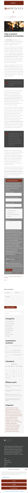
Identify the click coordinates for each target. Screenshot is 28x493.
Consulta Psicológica (10, 321)
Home (5, 458)
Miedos (16, 418)
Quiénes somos (7, 460)
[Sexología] (13, 216)
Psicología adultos (9, 328)
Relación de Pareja (9, 334)
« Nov (7, 377)
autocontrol (8, 409)
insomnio (7, 417)
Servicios (6, 464)
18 (6, 374)
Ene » (9, 377)
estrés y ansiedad (11, 414)
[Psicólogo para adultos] (13, 210)
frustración (8, 415)
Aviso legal (21, 491)
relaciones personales (15, 425)
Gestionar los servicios (6, 477)
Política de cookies (8, 491)
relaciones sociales (9, 426)
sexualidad (12, 428)
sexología (8, 336)
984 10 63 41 (14, 272)
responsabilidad (16, 426)
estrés (7, 414)
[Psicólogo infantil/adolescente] (13, 214)
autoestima (12, 409)
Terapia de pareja (9, 429)
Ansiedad (10, 276)
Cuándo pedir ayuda (7, 462)
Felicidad (18, 276)
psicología (7, 423)
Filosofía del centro (9, 325)
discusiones (12, 411)
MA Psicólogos (9, 40)
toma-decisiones (9, 431)
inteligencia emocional (14, 417)
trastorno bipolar (15, 431)
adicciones (12, 407)
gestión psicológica (13, 415)
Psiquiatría (8, 332)
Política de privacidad (15, 491)
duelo (7, 412)
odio (21, 276)
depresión (7, 411)
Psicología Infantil (9, 330)
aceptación (8, 407)
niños (11, 420)
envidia (18, 412)
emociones (14, 412)
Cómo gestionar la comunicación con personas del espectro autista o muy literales (13, 399)
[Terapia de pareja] (13, 212)
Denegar (14, 484)
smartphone (16, 428)
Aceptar (14, 481)
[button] (26, 469)
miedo (13, 418)
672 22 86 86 (19, 272)
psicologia (6, 277)
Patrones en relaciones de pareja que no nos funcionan (13, 390)
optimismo (17, 420)
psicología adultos (13, 423)
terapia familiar (15, 429)
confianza (14, 276)
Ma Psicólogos (13, 17)
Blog (5, 465)
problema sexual (14, 422)
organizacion (8, 422)
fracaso (20, 414)
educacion (10, 412)
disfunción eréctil (18, 411)
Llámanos (13, 3)
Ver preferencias (14, 488)
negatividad (8, 420)
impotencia (20, 415)
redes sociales (8, 425)
